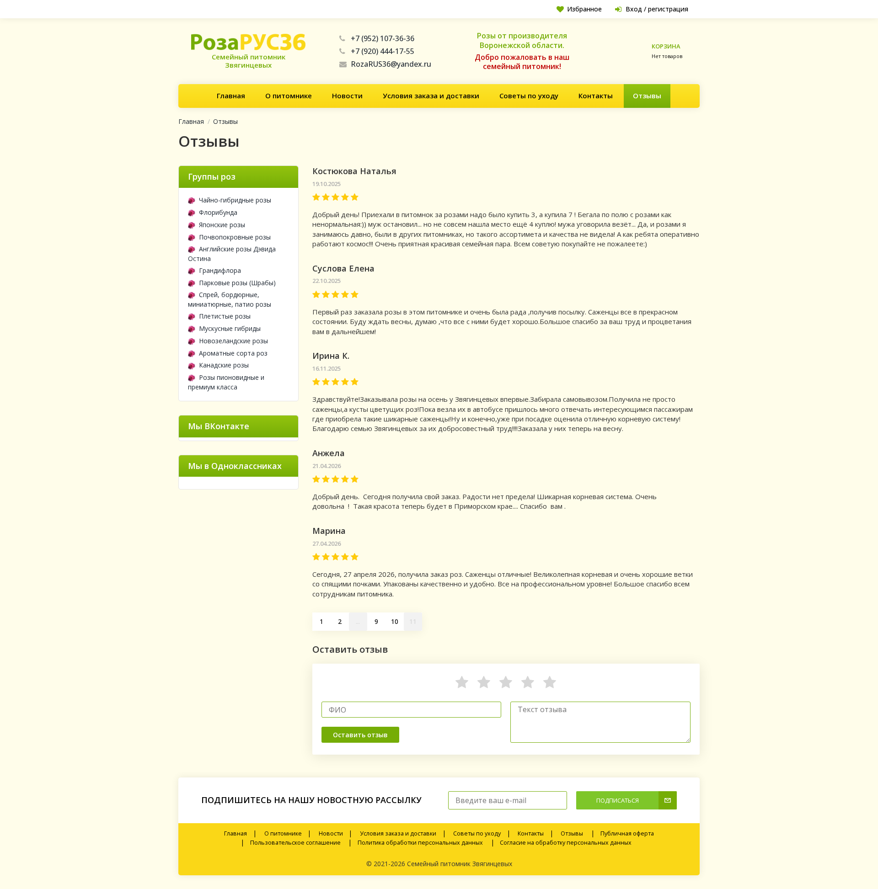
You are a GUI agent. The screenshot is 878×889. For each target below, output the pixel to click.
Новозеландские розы (233, 340)
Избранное (584, 9)
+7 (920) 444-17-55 (382, 51)
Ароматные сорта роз (233, 353)
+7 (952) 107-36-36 (382, 38)
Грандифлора (220, 270)
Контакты (595, 95)
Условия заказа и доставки (431, 95)
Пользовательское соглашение (295, 842)
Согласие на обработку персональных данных (566, 842)
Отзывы (647, 95)
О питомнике (288, 95)
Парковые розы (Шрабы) (237, 282)
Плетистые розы (225, 316)
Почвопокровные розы (235, 237)
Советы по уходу (528, 95)
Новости (347, 95)
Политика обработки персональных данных (420, 842)
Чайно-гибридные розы (235, 200)
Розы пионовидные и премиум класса (226, 382)
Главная (231, 95)
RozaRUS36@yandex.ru (391, 64)
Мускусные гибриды (230, 328)
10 (394, 621)
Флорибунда (218, 212)
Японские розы (222, 224)
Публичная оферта (627, 833)
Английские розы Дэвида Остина (232, 254)
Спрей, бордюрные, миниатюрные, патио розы (229, 299)
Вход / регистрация (657, 9)
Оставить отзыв (360, 734)
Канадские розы (224, 365)
